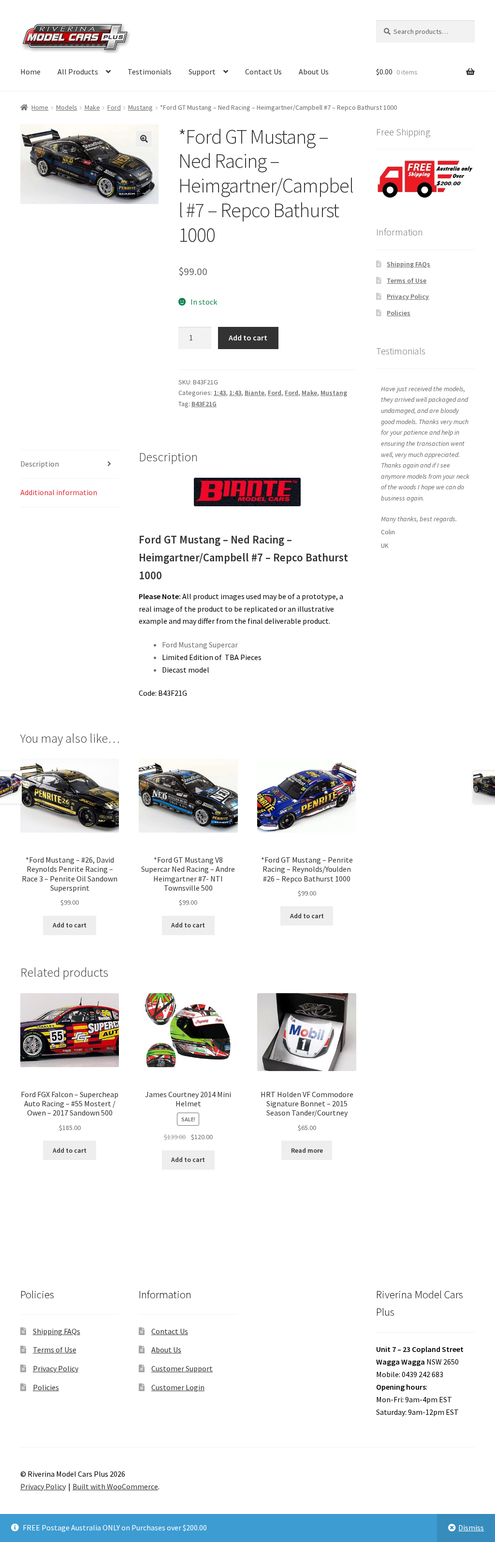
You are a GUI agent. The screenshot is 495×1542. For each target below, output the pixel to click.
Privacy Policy (408, 296)
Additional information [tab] (58, 492)
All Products (78, 71)
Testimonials (150, 71)
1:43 (220, 392)
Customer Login (177, 1387)
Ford (114, 107)
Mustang (140, 107)
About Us (314, 71)
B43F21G (204, 403)
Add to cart (248, 337)
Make (92, 107)
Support (202, 71)
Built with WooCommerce (115, 1486)
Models (66, 107)
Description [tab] (39, 464)
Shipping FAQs (408, 264)
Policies (398, 312)
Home (30, 71)
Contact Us (263, 71)
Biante (254, 392)
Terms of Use (406, 280)
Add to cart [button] (70, 925)
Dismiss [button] (471, 1527)
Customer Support (182, 1368)
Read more (307, 1150)
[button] (144, 139)
